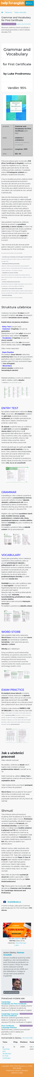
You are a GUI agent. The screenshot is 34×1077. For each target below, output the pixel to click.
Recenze (8, 12)
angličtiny (18, 938)
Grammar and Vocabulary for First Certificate (7, 1053)
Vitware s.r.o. (23, 1066)
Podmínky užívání (13, 1070)
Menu (29, 3)
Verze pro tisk (27, 1038)
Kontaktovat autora (12, 992)
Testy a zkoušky (20, 12)
